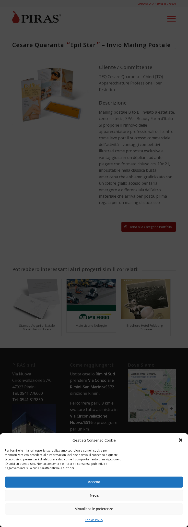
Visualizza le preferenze (94, 509)
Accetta (94, 482)
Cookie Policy (94, 520)
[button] (180, 440)
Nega (94, 495)
